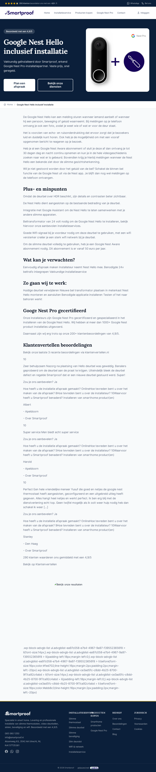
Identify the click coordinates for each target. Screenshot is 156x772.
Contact (121, 12)
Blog (114, 734)
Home (47, 12)
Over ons (116, 718)
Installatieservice (62, 12)
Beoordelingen (119, 723)
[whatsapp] (11, 751)
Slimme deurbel (76, 727)
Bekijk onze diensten (55, 85)
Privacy (138, 718)
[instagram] (17, 751)
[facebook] (6, 751)
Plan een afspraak (19, 85)
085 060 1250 (12, 733)
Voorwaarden (140, 723)
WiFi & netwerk (76, 746)
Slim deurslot (75, 741)
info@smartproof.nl (14, 737)
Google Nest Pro (105, 12)
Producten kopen (83, 12)
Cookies (138, 729)
